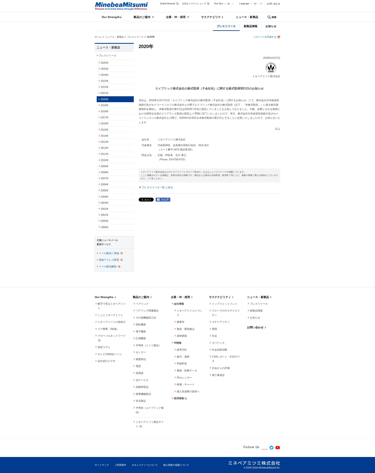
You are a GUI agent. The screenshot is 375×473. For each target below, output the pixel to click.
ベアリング (142, 303)
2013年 (105, 141)
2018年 (105, 111)
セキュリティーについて (145, 465)
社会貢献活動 (219, 349)
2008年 (105, 172)
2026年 (105, 62)
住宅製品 (141, 400)
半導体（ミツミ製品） (148, 345)
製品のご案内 (142, 17)
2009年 (105, 166)
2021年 (105, 93)
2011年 (105, 154)
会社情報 (179, 303)
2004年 (105, 196)
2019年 (105, 105)
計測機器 (141, 338)
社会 (214, 335)
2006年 (105, 184)
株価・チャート (186, 384)
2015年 (105, 129)
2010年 (105, 160)
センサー (141, 352)
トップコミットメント (224, 303)
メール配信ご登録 (109, 253)
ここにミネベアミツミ (110, 315)
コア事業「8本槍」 (108, 329)
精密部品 (141, 359)
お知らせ (270, 26)
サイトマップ (102, 465)
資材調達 (182, 335)
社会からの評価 (221, 368)
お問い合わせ (273, 4)
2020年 (105, 99)
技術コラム (104, 347)
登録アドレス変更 (109, 259)
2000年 (105, 221)
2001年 (105, 214)
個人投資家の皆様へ (188, 391)
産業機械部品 (143, 394)
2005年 (105, 190)
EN (261, 3)
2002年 (105, 208)
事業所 (180, 321)
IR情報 (177, 342)
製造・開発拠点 (186, 329)
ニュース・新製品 (247, 17)
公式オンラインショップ (194, 3)
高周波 (139, 373)
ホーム (98, 37)
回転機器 (141, 324)
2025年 (105, 68)
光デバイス (142, 380)
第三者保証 (218, 375)
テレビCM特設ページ (110, 354)
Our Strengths (111, 17)
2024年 (105, 74)
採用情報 (179, 398)
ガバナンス (218, 342)
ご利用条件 (120, 465)
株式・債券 (183, 356)
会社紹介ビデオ (106, 361)
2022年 (105, 87)
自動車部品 (142, 387)
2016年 (105, 123)
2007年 (105, 178)
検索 (274, 17)
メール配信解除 (108, 266)
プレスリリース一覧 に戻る (157, 187)
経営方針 (182, 349)
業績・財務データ (187, 370)
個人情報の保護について (176, 465)
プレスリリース (226, 26)
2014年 (105, 135)
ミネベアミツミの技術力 (112, 321)
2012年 (105, 147)
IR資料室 (182, 363)
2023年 (105, 80)
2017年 (105, 117)
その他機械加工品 (146, 317)
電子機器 (141, 331)
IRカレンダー (184, 377)
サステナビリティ (212, 17)
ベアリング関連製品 (147, 310)
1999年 (105, 227)
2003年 (105, 202)
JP (255, 3)
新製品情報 (250, 26)
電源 (138, 366)
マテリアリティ (221, 321)
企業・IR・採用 (176, 17)
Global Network (167, 3)
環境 (214, 329)
